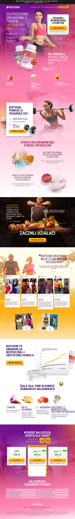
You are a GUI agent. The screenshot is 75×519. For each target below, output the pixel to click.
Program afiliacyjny (42, 507)
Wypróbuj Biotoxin (17, 131)
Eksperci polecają (49, 7)
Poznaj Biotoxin (58, 28)
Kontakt (48, 507)
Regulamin (26, 507)
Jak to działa (33, 7)
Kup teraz (16, 460)
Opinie (43, 7)
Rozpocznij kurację (64, 7)
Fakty (39, 7)
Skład (56, 7)
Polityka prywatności (33, 507)
